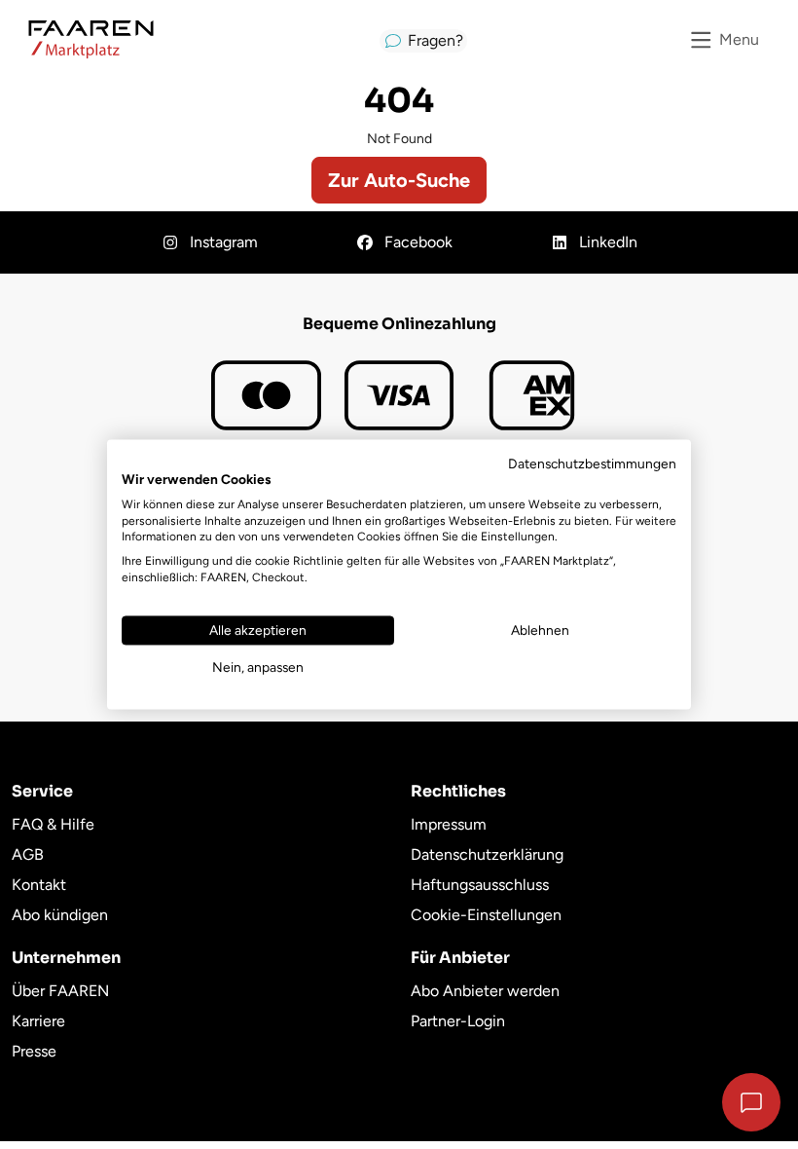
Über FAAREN (60, 991)
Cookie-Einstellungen (486, 915)
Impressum (449, 824)
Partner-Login (458, 1021)
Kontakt (39, 884)
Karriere (38, 1021)
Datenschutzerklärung (487, 854)
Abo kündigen (60, 915)
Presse (34, 1051)
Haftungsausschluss (480, 884)
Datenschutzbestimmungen (592, 463)
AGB (28, 854)
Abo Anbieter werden (485, 991)
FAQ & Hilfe (53, 824)
